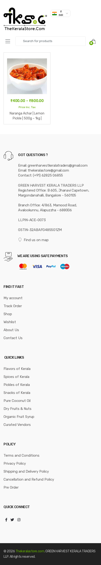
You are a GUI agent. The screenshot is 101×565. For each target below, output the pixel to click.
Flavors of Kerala (17, 369)
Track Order (13, 306)
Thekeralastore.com (30, 551)
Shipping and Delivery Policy (26, 471)
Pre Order (11, 487)
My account (13, 298)
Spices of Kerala (16, 377)
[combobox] (50, 41)
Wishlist (10, 322)
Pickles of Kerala (17, 385)
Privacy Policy (15, 463)
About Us (11, 330)
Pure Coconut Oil (17, 401)
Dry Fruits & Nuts (17, 409)
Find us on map (36, 240)
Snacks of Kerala (17, 393)
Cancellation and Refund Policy (29, 479)
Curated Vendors (17, 425)
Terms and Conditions (21, 455)
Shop (8, 314)
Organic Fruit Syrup (19, 417)
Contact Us (13, 338)
